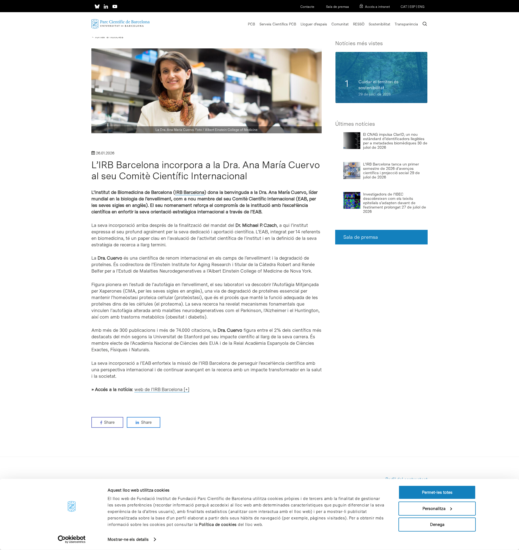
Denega (437, 524)
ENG (421, 7)
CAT (404, 7)
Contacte (307, 7)
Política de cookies (218, 524)
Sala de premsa (337, 7)
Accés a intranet (377, 7)
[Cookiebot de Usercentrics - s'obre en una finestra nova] (71, 539)
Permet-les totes (437, 492)
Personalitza (433, 508)
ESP (412, 7)
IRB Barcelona (189, 192)
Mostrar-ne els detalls (128, 539)
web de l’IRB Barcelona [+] (161, 389)
